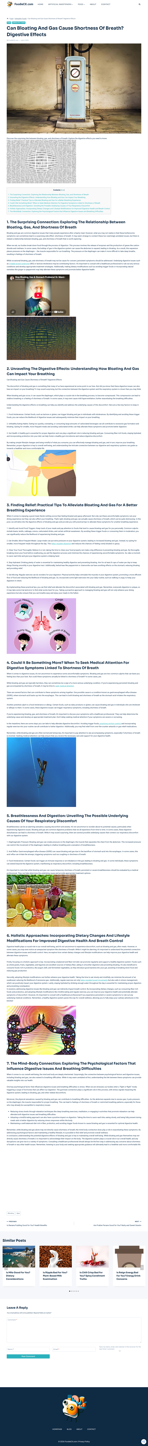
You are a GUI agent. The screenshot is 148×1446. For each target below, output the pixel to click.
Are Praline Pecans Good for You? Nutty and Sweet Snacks (117, 1224)
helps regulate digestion (61, 543)
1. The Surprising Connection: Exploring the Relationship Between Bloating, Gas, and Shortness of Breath (48, 194)
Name (11, 1349)
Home (40, 4)
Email (56, 1349)
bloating (11, 1213)
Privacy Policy (84, 1441)
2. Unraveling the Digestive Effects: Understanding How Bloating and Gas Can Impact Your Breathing (46, 197)
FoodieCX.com (13, 40)
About (93, 4)
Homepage (57, 1429)
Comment (12, 1320)
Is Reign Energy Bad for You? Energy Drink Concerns (128, 1275)
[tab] (69, 1291)
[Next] (142, 1267)
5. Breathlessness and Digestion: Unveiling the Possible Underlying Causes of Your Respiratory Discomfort (49, 206)
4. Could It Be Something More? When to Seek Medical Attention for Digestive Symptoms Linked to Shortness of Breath (54, 203)
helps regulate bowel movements (94, 980)
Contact (105, 4)
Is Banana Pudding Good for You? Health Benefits (27, 1224)
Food (9, 23)
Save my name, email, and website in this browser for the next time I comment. (120, 1348)
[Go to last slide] (6, 1267)
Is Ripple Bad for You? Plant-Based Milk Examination (55, 1275)
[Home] (7, 19)
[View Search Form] (139, 4)
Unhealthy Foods (18, 23)
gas (18, 1213)
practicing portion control (110, 723)
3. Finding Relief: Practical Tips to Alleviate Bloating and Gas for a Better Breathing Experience (44, 200)
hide (62, 190)
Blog (69, 1429)
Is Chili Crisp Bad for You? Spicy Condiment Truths (92, 1275)
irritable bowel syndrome (19, 263)
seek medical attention (64, 686)
